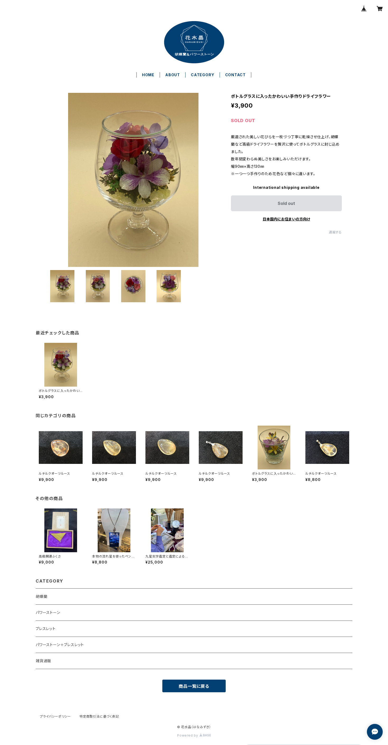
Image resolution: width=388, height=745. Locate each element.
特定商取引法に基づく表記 (99, 716)
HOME (148, 75)
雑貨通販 (43, 661)
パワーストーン (48, 612)
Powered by (188, 735)
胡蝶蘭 (41, 596)
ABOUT (172, 75)
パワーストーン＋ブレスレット (60, 644)
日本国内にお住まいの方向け (286, 219)
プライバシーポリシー (55, 716)
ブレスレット (46, 628)
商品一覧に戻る (194, 686)
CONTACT (235, 75)
